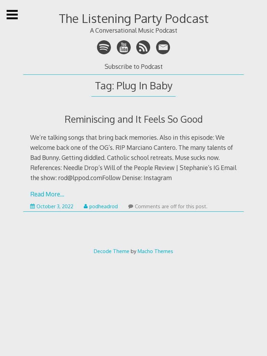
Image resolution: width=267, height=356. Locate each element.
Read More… (47, 194)
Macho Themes (155, 251)
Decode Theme (111, 251)
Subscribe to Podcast (134, 66)
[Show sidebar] (12, 14)
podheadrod (103, 206)
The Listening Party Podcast (134, 18)
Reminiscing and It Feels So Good (134, 119)
